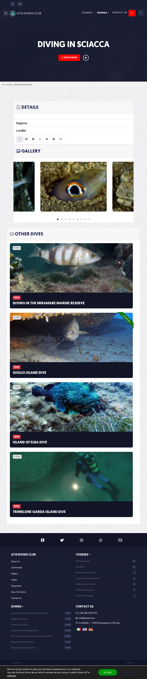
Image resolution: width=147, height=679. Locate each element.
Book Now (70, 58)
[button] (12, 4)
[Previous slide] (19, 187)
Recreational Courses (86, 572)
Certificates (16, 567)
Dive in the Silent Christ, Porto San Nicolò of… (32, 636)
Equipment (16, 585)
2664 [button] (18, 457)
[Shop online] (132, 13)
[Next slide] (127, 187)
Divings (102, 13)
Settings (129, 672)
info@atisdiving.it (86, 618)
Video (14, 579)
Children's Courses (84, 595)
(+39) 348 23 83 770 (87, 613)
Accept (108, 672)
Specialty (80, 566)
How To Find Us (18, 592)
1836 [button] (17, 248)
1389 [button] (17, 318)
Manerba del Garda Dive (22, 642)
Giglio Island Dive (29, 373)
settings (11, 675)
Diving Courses (83, 561)
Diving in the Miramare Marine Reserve (49, 303)
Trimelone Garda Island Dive (39, 512)
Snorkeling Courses (85, 589)
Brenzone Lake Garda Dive (23, 647)
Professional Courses (85, 584)
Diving (9, 84)
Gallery (14, 573)
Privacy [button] (131, 663)
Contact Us (119, 13)
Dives (16, 298)
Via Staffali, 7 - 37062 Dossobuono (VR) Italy (99, 622)
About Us (15, 561)
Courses (87, 13)
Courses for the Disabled (87, 578)
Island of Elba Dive (30, 442)
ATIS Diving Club (23, 554)
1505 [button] (17, 387)
